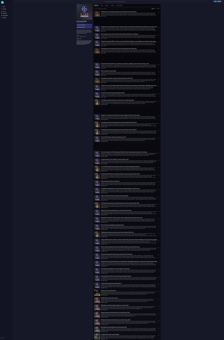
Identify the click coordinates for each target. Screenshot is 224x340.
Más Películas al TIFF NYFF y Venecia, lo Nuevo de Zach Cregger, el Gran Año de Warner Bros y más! (121, 217)
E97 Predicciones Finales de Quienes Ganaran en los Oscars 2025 (114, 305)
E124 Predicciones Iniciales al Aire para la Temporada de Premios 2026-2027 (117, 78)
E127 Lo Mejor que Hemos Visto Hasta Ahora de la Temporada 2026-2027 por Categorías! (119, 34)
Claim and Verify (119, 5)
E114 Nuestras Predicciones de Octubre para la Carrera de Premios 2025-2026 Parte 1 (119, 129)
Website (78, 38)
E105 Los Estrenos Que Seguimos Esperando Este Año (112, 225)
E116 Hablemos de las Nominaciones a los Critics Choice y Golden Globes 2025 (117, 100)
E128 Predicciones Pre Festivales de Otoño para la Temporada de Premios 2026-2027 (118, 11)
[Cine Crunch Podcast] (84, 12)
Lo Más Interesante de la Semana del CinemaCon (111, 283)
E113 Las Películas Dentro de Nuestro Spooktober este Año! (113, 137)
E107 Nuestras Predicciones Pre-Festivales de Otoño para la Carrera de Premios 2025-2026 (120, 203)
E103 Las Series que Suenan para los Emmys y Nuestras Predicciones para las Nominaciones (120, 246)
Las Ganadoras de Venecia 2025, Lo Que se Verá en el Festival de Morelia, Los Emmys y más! (120, 188)
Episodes (96, 5)
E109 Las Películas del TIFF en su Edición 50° (110, 181)
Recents (4, 17)
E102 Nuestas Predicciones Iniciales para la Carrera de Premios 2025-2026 (116, 254)
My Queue (5, 13)
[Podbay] (2, 3)
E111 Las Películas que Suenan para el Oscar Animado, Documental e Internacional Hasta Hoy (120, 166)
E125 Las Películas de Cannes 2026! (108, 71)
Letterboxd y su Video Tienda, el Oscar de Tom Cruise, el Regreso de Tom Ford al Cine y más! (120, 115)
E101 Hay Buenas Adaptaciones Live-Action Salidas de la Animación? (115, 268)
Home (4, 6)
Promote (112, 5)
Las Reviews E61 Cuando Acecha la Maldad (110, 334)
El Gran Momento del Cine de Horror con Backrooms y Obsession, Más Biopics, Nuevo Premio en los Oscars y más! (125, 63)
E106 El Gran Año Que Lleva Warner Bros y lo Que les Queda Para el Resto (116, 210)
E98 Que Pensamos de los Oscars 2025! (109, 298)
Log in (215, 1)
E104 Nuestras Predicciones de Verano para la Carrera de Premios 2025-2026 (117, 232)
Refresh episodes (81, 27)
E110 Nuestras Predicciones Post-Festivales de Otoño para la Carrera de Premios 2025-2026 (120, 173)
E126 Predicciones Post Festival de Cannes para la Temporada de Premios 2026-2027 (119, 48)
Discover (4, 8)
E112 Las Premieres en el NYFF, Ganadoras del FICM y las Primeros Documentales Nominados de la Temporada (124, 152)
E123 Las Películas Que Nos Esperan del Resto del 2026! (112, 92)
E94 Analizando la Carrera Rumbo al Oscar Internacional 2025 (114, 327)
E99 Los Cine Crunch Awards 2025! (108, 290)
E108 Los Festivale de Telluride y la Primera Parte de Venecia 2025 (114, 195)
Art (158, 8)
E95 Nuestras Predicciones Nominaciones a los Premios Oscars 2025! (115, 319)
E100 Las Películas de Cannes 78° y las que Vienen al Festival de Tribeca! (116, 276)
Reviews (106, 5)
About (2, 338)
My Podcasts (5, 15)
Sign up (219, 1)
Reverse (154, 8)
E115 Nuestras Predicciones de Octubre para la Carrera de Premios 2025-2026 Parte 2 (119, 122)
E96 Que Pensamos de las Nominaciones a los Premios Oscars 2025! (115, 312)
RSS (80, 38)
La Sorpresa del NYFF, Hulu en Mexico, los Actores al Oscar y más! (115, 159)
